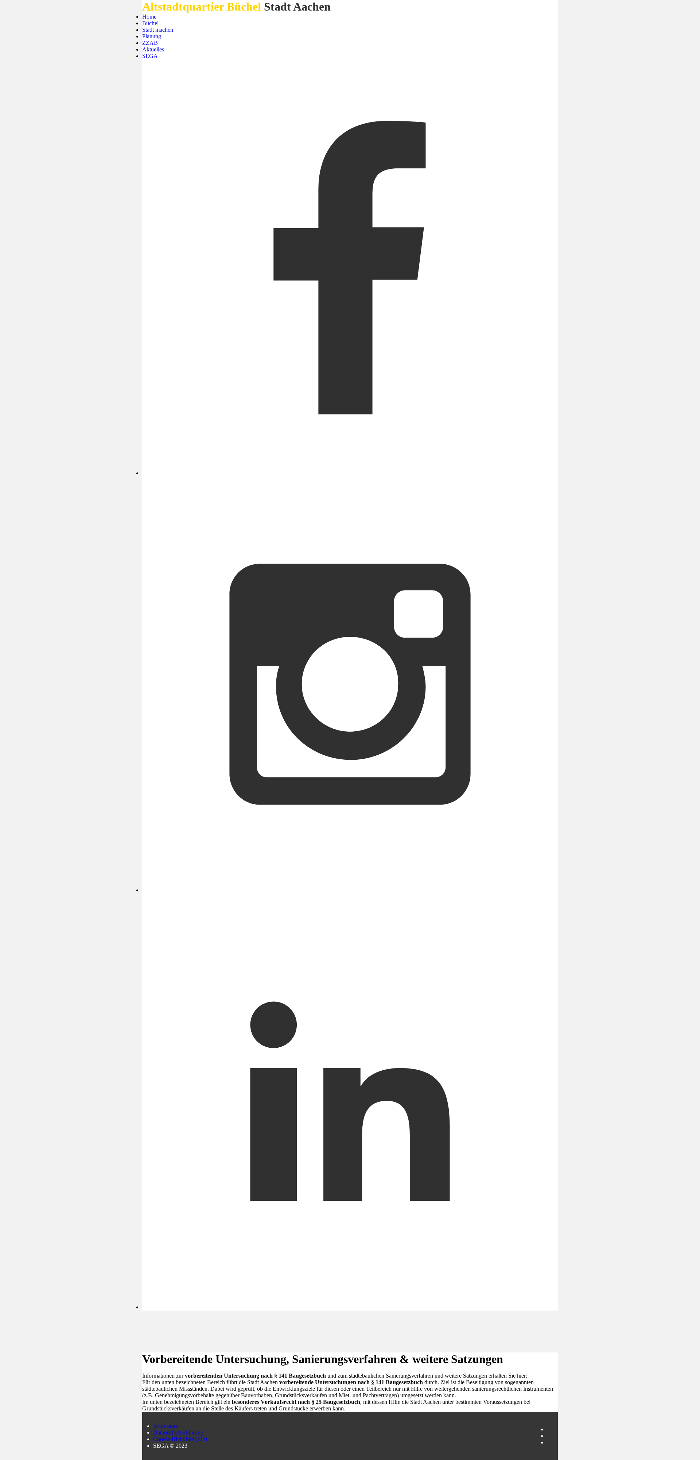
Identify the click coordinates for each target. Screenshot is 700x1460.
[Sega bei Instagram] (350, 684)
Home (149, 16)
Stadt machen (157, 30)
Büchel (150, 23)
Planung (151, 36)
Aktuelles (153, 49)
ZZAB (150, 43)
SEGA (150, 56)
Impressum (165, 1426)
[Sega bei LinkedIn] (350, 1102)
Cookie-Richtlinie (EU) (180, 1439)
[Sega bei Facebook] (350, 267)
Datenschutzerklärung (178, 1432)
